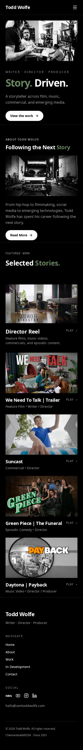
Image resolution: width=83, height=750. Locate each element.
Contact (11, 674)
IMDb (9, 695)
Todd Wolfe (18, 7)
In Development (18, 667)
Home (10, 644)
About (10, 652)
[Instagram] (26, 695)
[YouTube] (18, 695)
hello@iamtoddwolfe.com (25, 705)
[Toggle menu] (74, 7)
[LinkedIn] (34, 695)
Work (9, 659)
